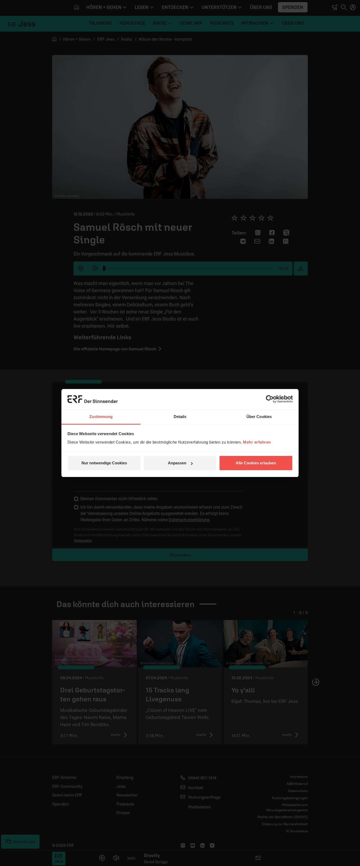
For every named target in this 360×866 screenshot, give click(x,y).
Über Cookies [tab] (259, 416)
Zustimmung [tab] (101, 416)
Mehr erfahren (257, 442)
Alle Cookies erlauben (256, 463)
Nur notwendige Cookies (104, 463)
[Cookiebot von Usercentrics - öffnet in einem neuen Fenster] (270, 399)
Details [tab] (180, 416)
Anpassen (177, 463)
